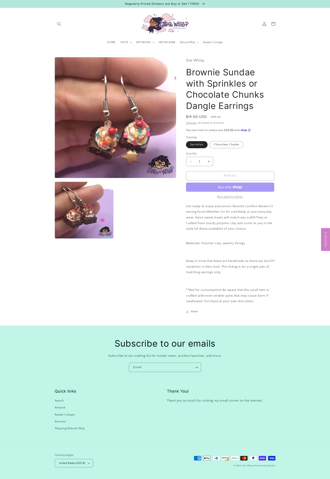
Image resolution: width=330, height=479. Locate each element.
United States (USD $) (72, 463)
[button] (59, 23)
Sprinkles (196, 144)
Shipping (191, 123)
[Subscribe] (196, 367)
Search (59, 400)
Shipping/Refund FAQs (70, 428)
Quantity (191, 153)
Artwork (60, 407)
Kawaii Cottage (65, 414)
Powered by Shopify (264, 466)
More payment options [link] (230, 196)
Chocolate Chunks (226, 144)
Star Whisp (248, 466)
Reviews (60, 421)
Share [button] (194, 311)
